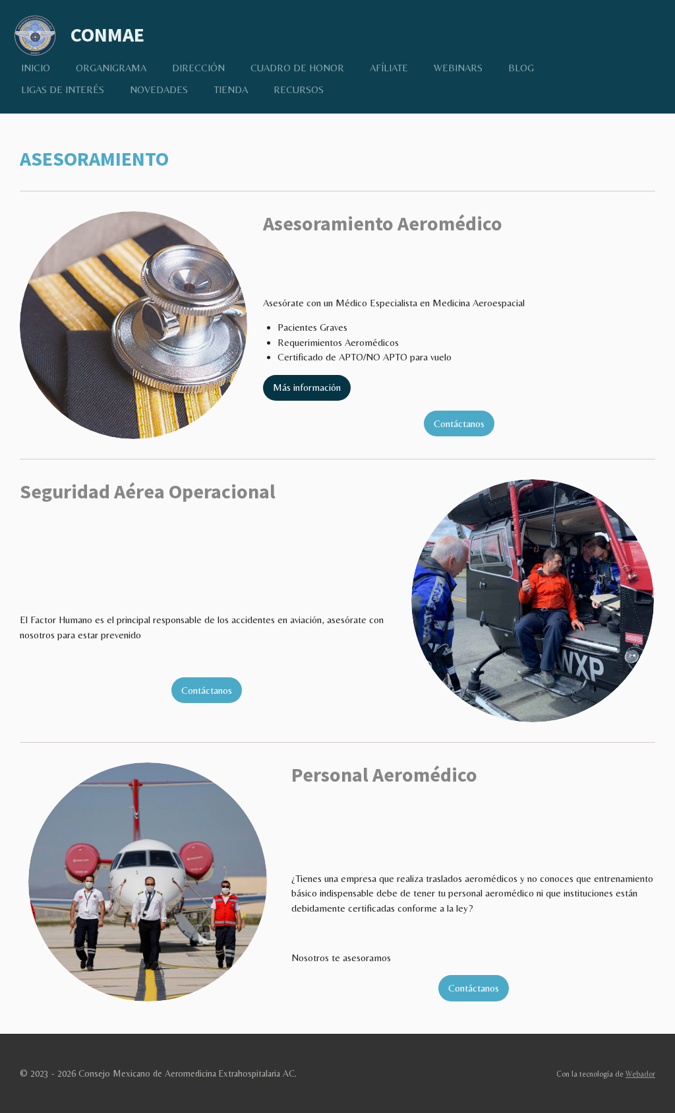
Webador (640, 1074)
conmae (107, 34)
